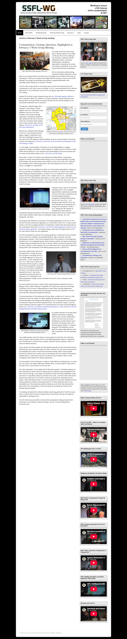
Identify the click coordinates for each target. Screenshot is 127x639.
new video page (89, 204)
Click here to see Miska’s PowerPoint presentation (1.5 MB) (45, 307)
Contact (86, 33)
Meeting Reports (41, 33)
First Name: (84, 108)
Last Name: (84, 114)
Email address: (85, 121)
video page (88, 63)
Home (20, 33)
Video (79, 33)
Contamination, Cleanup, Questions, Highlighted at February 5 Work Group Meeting (45, 46)
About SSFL (29, 33)
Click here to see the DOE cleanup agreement (52, 227)
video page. (88, 390)
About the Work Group (57, 33)
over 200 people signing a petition (61, 96)
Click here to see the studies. (54, 153)
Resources (70, 33)
